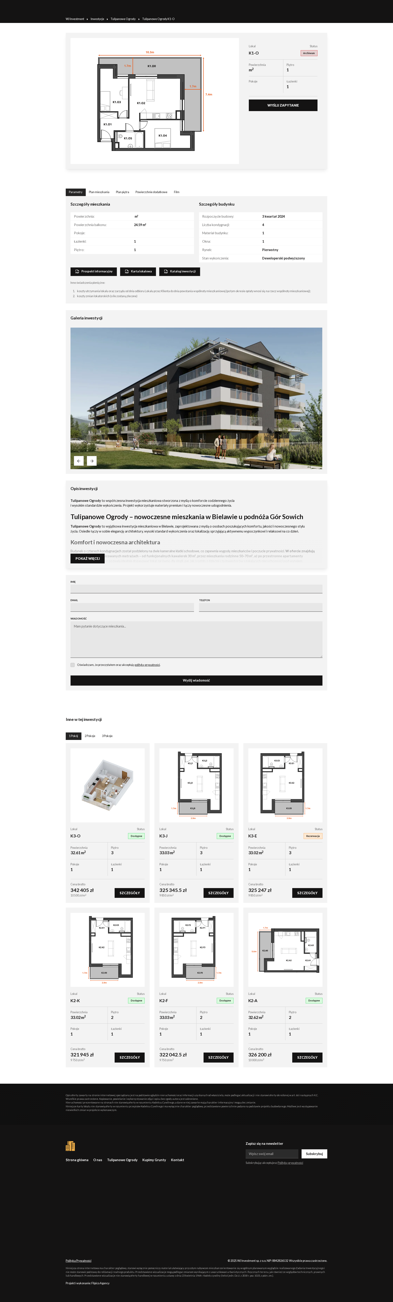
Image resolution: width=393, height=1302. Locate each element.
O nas (97, 1160)
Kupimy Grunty (154, 1160)
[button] (79, 461)
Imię (73, 581)
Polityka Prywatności (78, 1260)
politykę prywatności (147, 665)
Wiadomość (79, 618)
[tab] (76, 192)
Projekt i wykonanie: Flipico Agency (87, 1283)
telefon (204, 600)
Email (74, 600)
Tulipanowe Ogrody (122, 1160)
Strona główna (77, 1160)
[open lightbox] (155, 101)
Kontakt (177, 1160)
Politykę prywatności (290, 1163)
